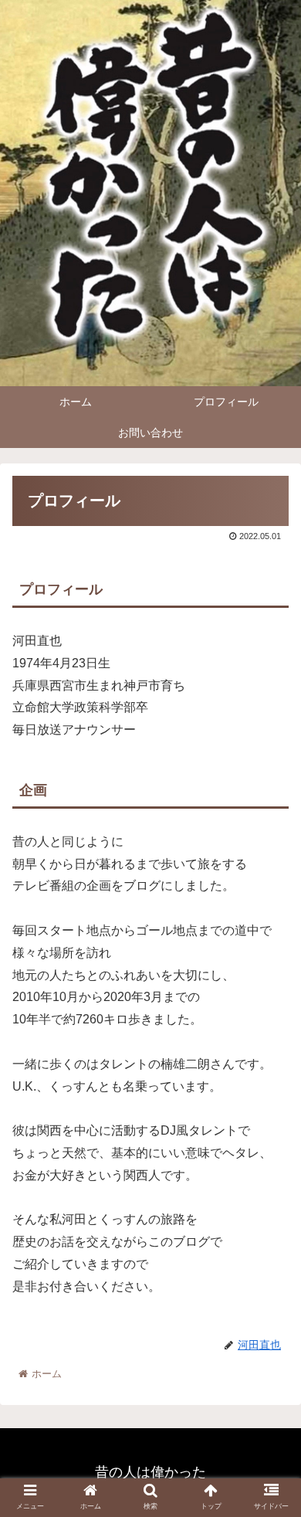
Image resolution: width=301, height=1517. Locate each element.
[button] (270, 1326)
